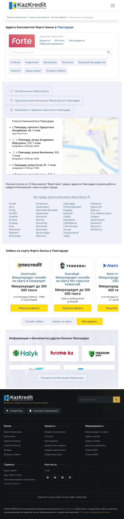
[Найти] (116, 400)
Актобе (13, 213)
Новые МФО (91, 449)
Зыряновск (42, 206)
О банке (15, 62)
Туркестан (96, 206)
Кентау (40, 219)
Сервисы (9, 464)
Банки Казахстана (13, 431)
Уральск (95, 210)
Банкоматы (50, 62)
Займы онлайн (92, 440)
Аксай (12, 203)
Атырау (13, 222)
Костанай (41, 226)
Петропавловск (72, 206)
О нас (47, 470)
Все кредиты (89, 321)
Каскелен (41, 216)
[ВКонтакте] (48, 477)
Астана (13, 219)
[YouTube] (55, 477)
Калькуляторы (11, 483)
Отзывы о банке (55, 70)
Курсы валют (33, 70)
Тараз (66, 235)
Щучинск (95, 226)
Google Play (16, 411)
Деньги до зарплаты (95, 445)
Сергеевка (69, 219)
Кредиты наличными (55, 431)
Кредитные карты (53, 454)
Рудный (68, 213)
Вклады (7, 449)
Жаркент (14, 232)
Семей (67, 216)
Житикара (15, 235)
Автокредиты (77, 40)
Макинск (41, 235)
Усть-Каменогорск (101, 213)
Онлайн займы (34, 321)
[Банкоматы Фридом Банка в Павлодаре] (98, 353)
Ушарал (94, 216)
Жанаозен (15, 229)
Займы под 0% (92, 436)
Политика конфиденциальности (94, 512)
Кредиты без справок (55, 445)
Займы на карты (62, 321)
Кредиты (45, 40)
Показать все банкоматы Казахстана (62, 377)
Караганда (42, 213)
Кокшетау (41, 222)
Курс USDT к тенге (13, 474)
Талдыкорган (71, 232)
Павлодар (69, 203)
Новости (16, 70)
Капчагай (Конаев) (46, 210)
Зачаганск (42, 203)
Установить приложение (45, 411)
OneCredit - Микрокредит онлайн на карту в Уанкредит (29, 277)
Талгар (67, 229)
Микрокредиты (94, 425)
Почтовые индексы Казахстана (19, 479)
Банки (7, 425)
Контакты (67, 62)
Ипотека (59, 40)
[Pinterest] (70, 477)
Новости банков (12, 445)
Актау (12, 210)
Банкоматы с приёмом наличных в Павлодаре (42, 109)
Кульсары (41, 229)
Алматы (13, 216)
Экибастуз (96, 229)
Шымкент (96, 222)
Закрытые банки (12, 440)
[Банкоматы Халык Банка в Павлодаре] (25, 353)
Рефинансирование (51, 43)
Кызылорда (43, 232)
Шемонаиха (97, 219)
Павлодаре (65, 27)
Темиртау (95, 203)
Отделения (31, 62)
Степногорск (70, 226)
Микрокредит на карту (96, 431)
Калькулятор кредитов (91, 62)
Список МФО (91, 454)
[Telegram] (62, 477)
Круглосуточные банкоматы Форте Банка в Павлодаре (47, 100)
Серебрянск (70, 222)
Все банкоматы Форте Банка (32, 91)
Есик (11, 226)
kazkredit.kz (68, 509)
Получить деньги (29, 308)
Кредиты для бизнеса (55, 449)
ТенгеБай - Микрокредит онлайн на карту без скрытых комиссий (73, 279)
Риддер (67, 210)
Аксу (11, 206)
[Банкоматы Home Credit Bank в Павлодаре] (62, 353)
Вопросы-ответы (12, 454)
